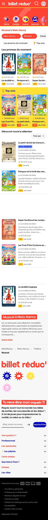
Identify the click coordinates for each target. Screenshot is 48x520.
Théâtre (37, 349)
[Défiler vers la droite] (46, 21)
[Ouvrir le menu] (4, 4)
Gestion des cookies (13, 509)
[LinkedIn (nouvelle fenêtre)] (7, 387)
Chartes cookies (12, 499)
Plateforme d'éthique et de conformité (21, 502)
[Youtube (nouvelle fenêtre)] (18, 376)
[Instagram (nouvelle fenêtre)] (30, 376)
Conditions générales (14, 489)
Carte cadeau (8, 456)
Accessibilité (10, 505)
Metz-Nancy (23, 349)
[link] (6, 20)
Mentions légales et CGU (15, 496)
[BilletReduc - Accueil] (20, 3)
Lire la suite (7, 339)
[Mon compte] (43, 4)
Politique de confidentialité (16, 492)
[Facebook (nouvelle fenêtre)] (7, 376)
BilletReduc (7, 349)
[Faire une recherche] (36, 4)
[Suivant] (45, 69)
